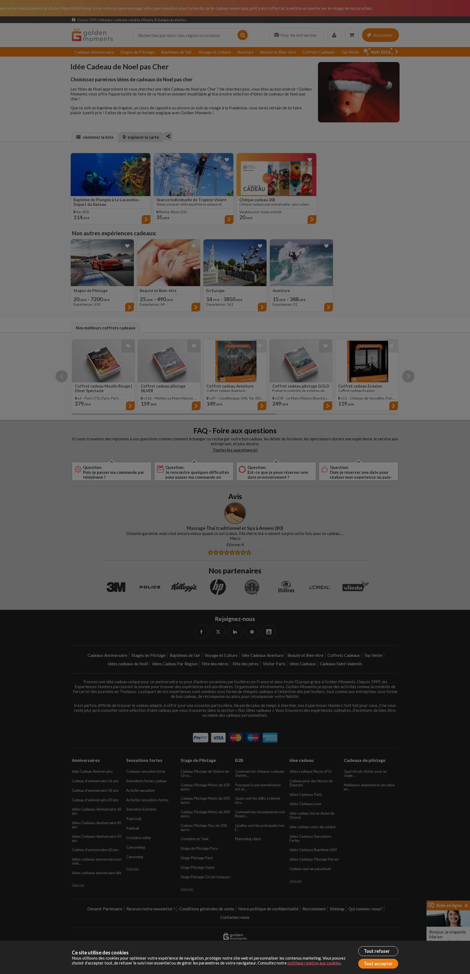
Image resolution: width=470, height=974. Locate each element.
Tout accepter (378, 963)
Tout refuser (377, 951)
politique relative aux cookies (314, 962)
